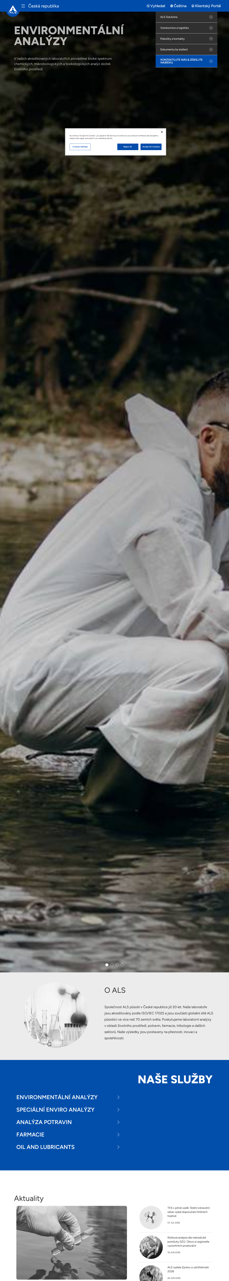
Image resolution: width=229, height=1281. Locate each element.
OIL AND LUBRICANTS (45, 1147)
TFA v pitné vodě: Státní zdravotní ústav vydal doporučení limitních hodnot (188, 1212)
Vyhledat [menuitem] (157, 6)
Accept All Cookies (151, 147)
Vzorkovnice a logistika (174, 28)
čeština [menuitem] (180, 6)
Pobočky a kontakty (172, 38)
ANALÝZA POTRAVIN (44, 1122)
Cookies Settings (80, 147)
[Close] (161, 131)
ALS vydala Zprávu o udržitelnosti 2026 (188, 1269)
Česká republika (43, 6)
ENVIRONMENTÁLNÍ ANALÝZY (57, 1097)
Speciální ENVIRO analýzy (55, 1109)
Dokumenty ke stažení (174, 49)
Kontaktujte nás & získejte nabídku (181, 61)
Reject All (128, 147)
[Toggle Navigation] (23, 5)
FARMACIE (30, 1134)
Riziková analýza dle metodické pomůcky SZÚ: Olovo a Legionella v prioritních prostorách (188, 1241)
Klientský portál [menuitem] (208, 6)
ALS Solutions (168, 17)
